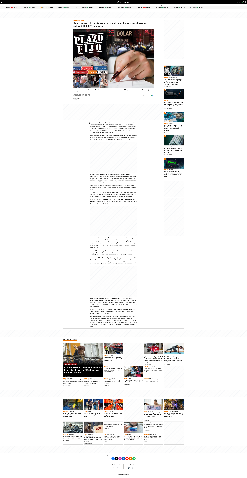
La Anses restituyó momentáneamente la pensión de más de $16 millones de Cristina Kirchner (83, 370)
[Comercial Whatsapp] (132, 468)
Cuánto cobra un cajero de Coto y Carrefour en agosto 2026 (153, 380)
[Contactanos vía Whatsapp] (118, 468)
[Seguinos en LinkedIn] (123, 458)
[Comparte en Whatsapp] (80, 95)
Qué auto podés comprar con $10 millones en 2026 (113, 425)
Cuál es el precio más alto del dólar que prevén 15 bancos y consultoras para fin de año (73, 381)
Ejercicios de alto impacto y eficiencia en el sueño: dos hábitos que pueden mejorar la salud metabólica (173, 359)
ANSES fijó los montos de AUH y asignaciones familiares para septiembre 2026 (112, 437)
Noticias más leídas (70, 339)
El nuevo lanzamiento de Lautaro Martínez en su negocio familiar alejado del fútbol (113, 370)
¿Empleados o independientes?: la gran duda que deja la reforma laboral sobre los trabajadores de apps (153, 359)
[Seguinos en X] (116, 458)
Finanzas (102, 5)
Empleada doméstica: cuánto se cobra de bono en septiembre (133, 381)
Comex (174, 5)
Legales (131, 5)
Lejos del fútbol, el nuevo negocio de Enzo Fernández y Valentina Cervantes (113, 381)
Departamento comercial (131, 465)
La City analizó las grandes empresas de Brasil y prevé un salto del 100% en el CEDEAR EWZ (173, 174)
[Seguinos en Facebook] (113, 458)
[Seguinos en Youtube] (127, 458)
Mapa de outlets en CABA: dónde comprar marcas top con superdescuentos (113, 415)
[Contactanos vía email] (114, 468)
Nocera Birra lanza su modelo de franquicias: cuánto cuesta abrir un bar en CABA (173, 415)
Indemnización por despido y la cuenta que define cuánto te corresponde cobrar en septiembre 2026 (153, 415)
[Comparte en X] (77, 95)
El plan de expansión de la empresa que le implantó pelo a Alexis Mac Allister (153, 426)
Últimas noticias (58, 5)
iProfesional (76, 20)
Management (189, 5)
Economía (74, 5)
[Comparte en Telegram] (86, 95)
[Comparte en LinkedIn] (83, 95)
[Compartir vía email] (89, 95)
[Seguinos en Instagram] (120, 458)
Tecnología (160, 5)
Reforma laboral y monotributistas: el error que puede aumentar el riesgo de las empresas (93, 438)
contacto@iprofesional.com (123, 474)
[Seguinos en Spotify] (134, 458)
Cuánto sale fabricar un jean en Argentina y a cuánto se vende (72, 437)
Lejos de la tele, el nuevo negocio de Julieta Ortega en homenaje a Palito (153, 370)
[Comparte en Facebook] (74, 95)
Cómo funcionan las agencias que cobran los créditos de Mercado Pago (72, 415)
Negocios (145, 5)
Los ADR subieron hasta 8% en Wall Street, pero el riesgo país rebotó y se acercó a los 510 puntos (173, 127)
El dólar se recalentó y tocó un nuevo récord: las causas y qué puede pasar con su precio (173, 150)
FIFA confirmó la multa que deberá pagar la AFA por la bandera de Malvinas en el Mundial (93, 381)
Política (88, 5)
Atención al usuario (116, 464)
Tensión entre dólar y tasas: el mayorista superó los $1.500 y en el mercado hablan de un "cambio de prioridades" (173, 81)
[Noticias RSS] (130, 458)
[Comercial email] (129, 468)
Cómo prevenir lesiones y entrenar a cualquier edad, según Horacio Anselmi (153, 437)
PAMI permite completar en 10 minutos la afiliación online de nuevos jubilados (133, 438)
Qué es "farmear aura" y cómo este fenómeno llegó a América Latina (93, 415)
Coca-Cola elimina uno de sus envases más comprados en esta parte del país (113, 358)
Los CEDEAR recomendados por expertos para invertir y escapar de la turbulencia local (173, 104)
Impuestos (117, 5)
